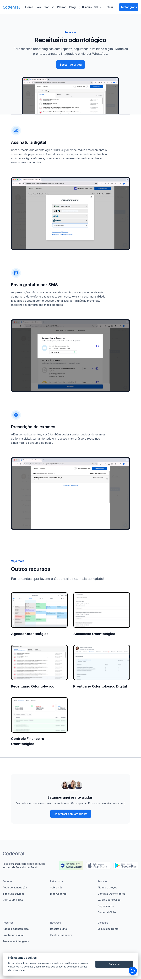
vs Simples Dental (108, 928)
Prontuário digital (13, 935)
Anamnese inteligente (16, 941)
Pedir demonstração (15, 887)
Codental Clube (107, 912)
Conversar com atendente (71, 814)
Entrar (109, 7)
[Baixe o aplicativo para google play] (125, 865)
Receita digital (59, 928)
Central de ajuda (13, 899)
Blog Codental (58, 893)
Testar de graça (70, 64)
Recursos (43, 7)
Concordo (114, 964)
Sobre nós (56, 887)
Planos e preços (107, 887)
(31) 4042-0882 (90, 7)
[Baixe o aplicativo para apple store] (98, 865)
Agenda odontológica (16, 928)
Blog (72, 7)
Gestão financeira (61, 935)
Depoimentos (106, 906)
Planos (62, 7)
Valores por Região (109, 899)
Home (29, 7)
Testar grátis (129, 7)
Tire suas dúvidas (13, 893)
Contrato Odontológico (111, 893)
